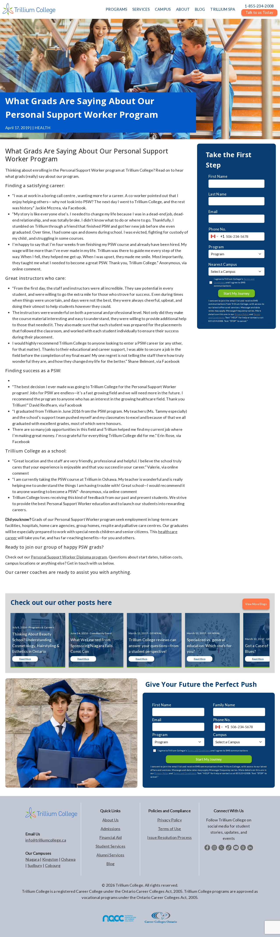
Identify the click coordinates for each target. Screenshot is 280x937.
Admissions (111, 828)
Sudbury (35, 865)
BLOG (200, 9)
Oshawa (68, 859)
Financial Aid (110, 837)
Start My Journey (236, 293)
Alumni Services (110, 854)
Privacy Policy (242, 314)
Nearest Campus (222, 264)
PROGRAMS (116, 9)
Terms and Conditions (198, 750)
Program (216, 247)
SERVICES (140, 9)
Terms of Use (169, 828)
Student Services (111, 846)
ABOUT (183, 9)
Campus (220, 734)
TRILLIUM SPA (222, 9)
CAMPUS (163, 9)
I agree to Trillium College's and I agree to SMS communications (234, 282)
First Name (217, 176)
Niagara (32, 859)
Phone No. (217, 229)
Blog (110, 863)
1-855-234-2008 (259, 6)
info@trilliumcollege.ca (45, 840)
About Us (110, 819)
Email (213, 211)
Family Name (224, 705)
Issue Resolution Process (169, 837)
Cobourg (53, 865)
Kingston (50, 859)
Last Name (217, 194)
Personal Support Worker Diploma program (69, 557)
